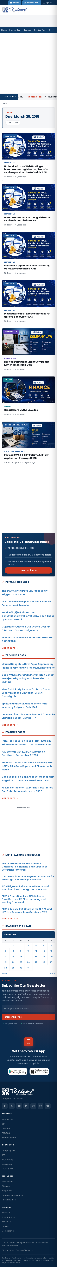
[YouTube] (19, 1106)
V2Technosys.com (10, 1245)
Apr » (52, 973)
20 (51, 956)
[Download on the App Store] (39, 1071)
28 (5, 967)
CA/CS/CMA (7, 1168)
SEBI (4, 1155)
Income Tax (14, 30)
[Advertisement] (28, 63)
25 (36, 962)
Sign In (49, 2)
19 (44, 956)
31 (28, 967)
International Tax (9, 1137)
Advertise (6, 1221)
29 (13, 967)
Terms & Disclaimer (25, 1250)
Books (16, 2)
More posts (8, 648)
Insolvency (7, 1164)
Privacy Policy (8, 1250)
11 (36, 951)
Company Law (8, 1150)
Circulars (6, 1186)
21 (6, 962)
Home (4, 30)
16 (21, 956)
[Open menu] (52, 9)
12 (44, 951)
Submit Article (8, 1217)
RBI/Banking (7, 1159)
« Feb (4, 973)
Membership (8, 1230)
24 (28, 962)
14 (6, 956)
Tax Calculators (9, 1199)
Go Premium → (28, 570)
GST (3, 1124)
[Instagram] (33, 1106)
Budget (27, 30)
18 (36, 956)
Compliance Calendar (12, 1195)
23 (21, 962)
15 (13, 956)
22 (13, 962)
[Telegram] (48, 1106)
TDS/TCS (6, 1133)
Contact (5, 1226)
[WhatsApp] (40, 1106)
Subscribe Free (13, 1016)
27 (51, 962)
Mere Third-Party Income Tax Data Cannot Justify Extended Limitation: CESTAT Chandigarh (26, 693)
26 (44, 962)
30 (21, 967)
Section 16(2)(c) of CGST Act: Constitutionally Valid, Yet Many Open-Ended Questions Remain (28, 616)
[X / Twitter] (12, 1106)
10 (28, 951)
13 (51, 951)
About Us (6, 1212)
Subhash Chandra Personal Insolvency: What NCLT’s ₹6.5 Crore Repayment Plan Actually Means (28, 766)
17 (28, 956)
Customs (6, 1128)
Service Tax (39, 30)
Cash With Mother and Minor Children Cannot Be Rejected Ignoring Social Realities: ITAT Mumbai (28, 678)
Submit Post (33, 2)
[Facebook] (5, 1106)
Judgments (7, 1190)
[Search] (53, 30)
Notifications (7, 1181)
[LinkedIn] (26, 1106)
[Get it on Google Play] (18, 1071)
